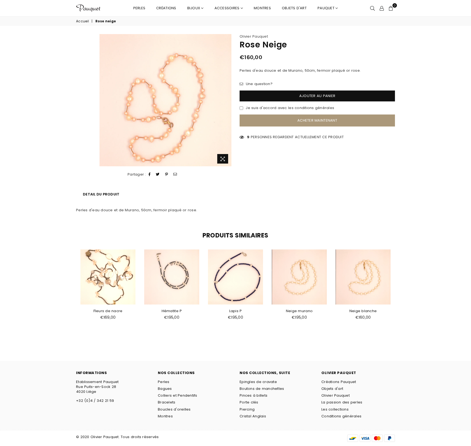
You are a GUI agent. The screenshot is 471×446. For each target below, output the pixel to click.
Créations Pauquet (338, 381)
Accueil (82, 21)
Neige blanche (363, 311)
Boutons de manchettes (262, 388)
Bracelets (166, 402)
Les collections (335, 409)
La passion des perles (341, 402)
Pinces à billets (253, 395)
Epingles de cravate (258, 381)
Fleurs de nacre (108, 311)
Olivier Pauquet (254, 36)
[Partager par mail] (175, 174)
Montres (262, 8)
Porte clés (249, 402)
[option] (165, 100)
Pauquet (327, 8)
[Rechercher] (372, 8)
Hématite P (172, 311)
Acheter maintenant (317, 120)
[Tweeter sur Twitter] (158, 174)
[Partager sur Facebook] (149, 174)
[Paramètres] (381, 8)
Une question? (258, 84)
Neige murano (299, 311)
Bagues (165, 388)
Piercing (247, 409)
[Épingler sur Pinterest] (167, 174)
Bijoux (194, 8)
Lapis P (235, 311)
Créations (166, 8)
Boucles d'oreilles (174, 409)
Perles (139, 8)
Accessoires (228, 8)
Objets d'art (294, 8)
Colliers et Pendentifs (177, 395)
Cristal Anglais (253, 416)
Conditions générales (341, 416)
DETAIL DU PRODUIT (101, 194)
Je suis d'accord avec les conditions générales (290, 108)
